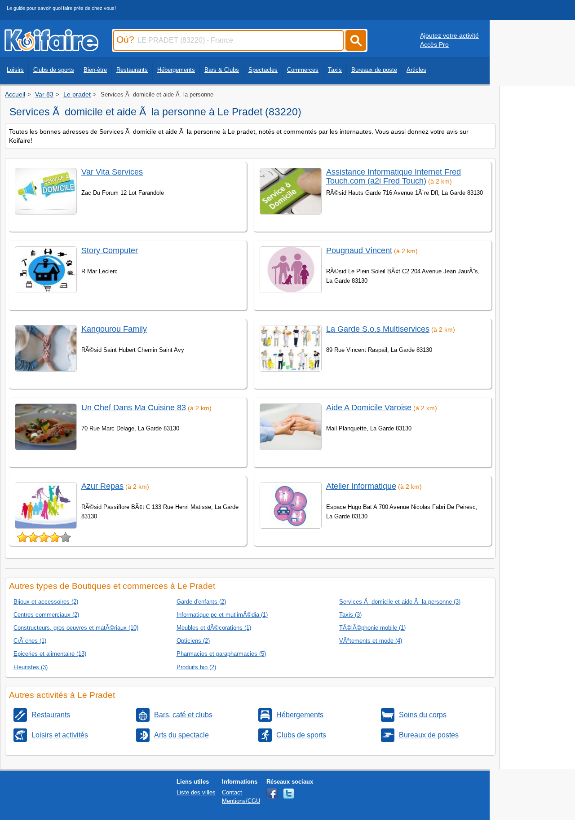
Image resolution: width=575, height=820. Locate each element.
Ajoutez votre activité (449, 35)
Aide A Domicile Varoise (368, 407)
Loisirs (15, 69)
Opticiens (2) (193, 640)
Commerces (302, 69)
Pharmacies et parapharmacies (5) (221, 653)
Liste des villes (196, 792)
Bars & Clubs (221, 69)
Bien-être (95, 69)
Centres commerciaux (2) (46, 614)
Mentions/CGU (241, 801)
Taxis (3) (350, 614)
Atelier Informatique (361, 486)
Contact (232, 792)
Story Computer (109, 250)
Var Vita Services (112, 171)
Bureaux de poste (374, 69)
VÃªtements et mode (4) (370, 640)
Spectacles (263, 69)
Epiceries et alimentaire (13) (49, 653)
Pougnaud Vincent (359, 250)
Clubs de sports (53, 69)
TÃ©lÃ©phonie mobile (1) (372, 627)
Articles (416, 69)
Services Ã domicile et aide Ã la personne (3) (399, 601)
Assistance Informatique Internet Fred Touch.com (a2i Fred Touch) (393, 176)
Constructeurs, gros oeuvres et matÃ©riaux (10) (75, 627)
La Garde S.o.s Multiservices (377, 328)
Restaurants (132, 69)
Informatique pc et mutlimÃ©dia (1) (222, 614)
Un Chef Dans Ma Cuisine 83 (133, 407)
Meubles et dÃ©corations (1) (214, 627)
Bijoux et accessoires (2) (45, 601)
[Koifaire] (51, 48)
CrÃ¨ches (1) (29, 640)
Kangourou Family (114, 328)
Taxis (335, 69)
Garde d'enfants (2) (201, 601)
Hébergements (176, 69)
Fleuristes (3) (30, 667)
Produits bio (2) (196, 667)
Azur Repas (102, 486)
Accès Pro (434, 44)
